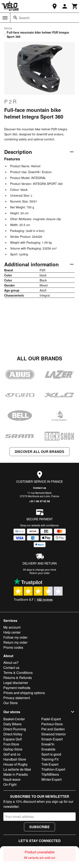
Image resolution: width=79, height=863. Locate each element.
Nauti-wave (11, 779)
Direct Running (14, 729)
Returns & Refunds (17, 677)
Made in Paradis (15, 774)
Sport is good (51, 754)
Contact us (39, 487)
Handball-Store (14, 759)
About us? (11, 662)
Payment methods (16, 687)
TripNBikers (50, 774)
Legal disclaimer (15, 682)
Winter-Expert (51, 779)
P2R (11, 101)
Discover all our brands (39, 451)
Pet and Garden (53, 729)
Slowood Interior (53, 734)
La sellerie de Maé (17, 769)
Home (8, 28)
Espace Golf (12, 739)
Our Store (10, 702)
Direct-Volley (12, 734)
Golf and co (11, 754)
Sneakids (48, 749)
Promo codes (13, 647)
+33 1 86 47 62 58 (39, 501)
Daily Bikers (12, 724)
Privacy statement (16, 697)
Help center (12, 632)
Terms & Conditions (18, 672)
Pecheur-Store (52, 724)
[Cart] (74, 6)
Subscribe (39, 826)
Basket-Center (14, 719)
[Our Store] (54, 6)
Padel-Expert (51, 719)
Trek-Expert (49, 764)
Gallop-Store (12, 749)
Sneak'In (47, 744)
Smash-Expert (52, 739)
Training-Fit (49, 759)
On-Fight (9, 784)
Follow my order (15, 637)
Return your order (39, 573)
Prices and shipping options (24, 692)
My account (11, 627)
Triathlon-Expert (53, 769)
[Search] (15, 17)
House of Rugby (15, 764)
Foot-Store (11, 744)
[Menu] (5, 18)
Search (24, 17)
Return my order (15, 642)
